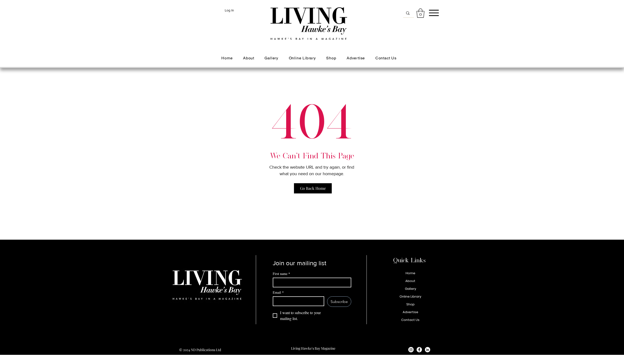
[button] (420, 13)
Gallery (410, 288)
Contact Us (410, 320)
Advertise (410, 312)
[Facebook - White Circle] (419, 349)
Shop (410, 304)
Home (410, 273)
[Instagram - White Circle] (411, 349)
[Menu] (434, 12)
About (410, 281)
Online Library (410, 296)
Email (278, 292)
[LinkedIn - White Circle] (427, 349)
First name (281, 274)
